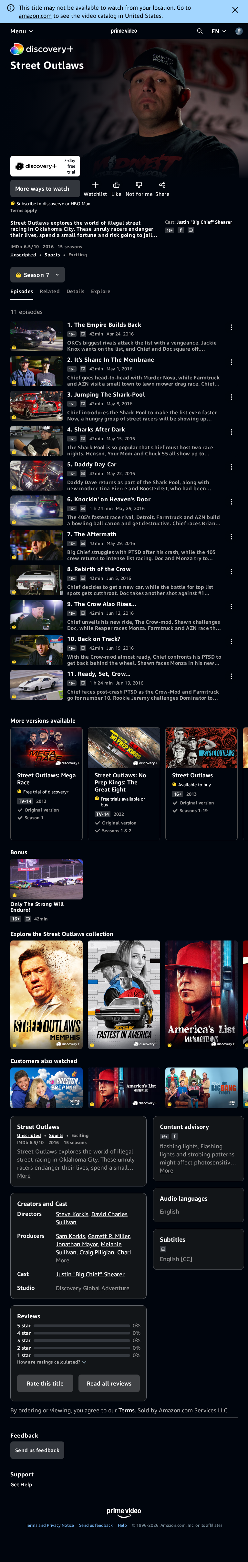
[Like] (116, 184)
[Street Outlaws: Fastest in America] (124, 994)
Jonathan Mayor (77, 1244)
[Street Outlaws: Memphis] (46, 994)
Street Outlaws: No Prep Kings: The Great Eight (124, 748)
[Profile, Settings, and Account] (239, 31)
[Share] (162, 184)
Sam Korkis (70, 1235)
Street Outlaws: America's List (124, 1088)
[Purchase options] (231, 327)
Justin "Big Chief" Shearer (204, 222)
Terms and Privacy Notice (50, 1525)
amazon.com (35, 15)
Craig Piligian (96, 1252)
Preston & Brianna (46, 1088)
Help (122, 1525)
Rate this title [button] (45, 1383)
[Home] (124, 31)
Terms (127, 1410)
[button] (52, 1362)
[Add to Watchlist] (95, 184)
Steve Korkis (72, 1213)
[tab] (21, 291)
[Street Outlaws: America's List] (201, 994)
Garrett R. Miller (109, 1235)
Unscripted (23, 254)
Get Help (21, 1484)
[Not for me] (139, 184)
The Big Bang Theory (201, 1088)
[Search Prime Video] (200, 31)
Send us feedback (96, 1525)
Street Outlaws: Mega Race (47, 748)
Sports (52, 254)
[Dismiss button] (235, 10)
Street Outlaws (202, 748)
